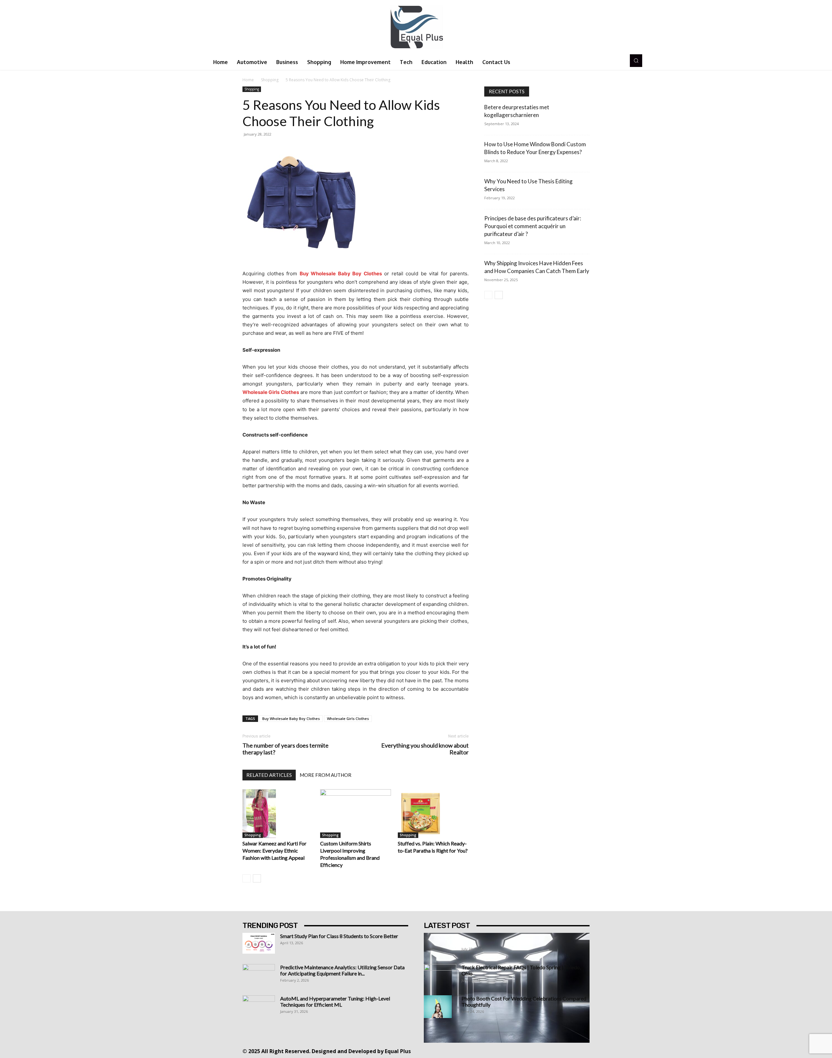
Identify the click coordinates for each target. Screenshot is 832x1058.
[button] (636, 60)
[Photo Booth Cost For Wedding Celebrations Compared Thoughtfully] (438, 1006)
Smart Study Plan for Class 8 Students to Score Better (339, 936)
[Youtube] (565, 1050)
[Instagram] (492, 1050)
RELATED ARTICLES (269, 775)
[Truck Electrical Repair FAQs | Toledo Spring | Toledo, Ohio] (440, 975)
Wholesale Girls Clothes (348, 718)
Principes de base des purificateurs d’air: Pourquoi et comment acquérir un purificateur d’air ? (532, 226)
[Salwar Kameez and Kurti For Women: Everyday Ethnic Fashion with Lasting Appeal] (277, 813)
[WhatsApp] (551, 1050)
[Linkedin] (507, 1050)
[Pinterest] (521, 1050)
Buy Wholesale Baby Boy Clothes (291, 718)
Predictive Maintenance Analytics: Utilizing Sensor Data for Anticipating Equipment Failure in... (342, 970)
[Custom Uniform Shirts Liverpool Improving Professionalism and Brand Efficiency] (355, 813)
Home (248, 80)
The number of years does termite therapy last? (285, 749)
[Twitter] (536, 1050)
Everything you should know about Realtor (425, 749)
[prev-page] (246, 878)
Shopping (270, 80)
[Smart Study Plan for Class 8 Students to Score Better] (258, 943)
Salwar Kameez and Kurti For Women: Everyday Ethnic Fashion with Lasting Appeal (274, 850)
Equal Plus (398, 1051)
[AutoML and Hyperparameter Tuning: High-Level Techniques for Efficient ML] (258, 1006)
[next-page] (257, 878)
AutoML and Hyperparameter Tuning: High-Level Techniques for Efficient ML (335, 1001)
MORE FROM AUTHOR (325, 775)
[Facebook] (478, 1050)
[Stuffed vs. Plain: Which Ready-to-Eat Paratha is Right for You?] (433, 813)
